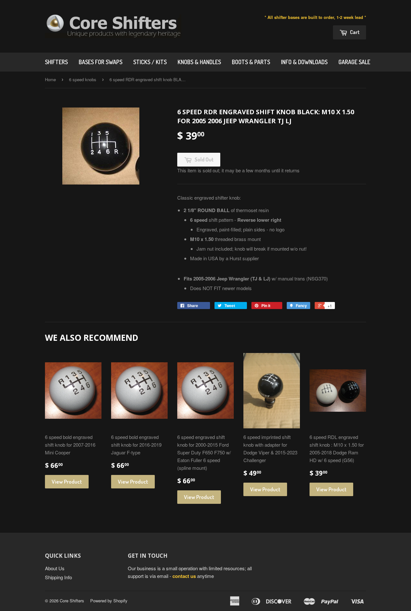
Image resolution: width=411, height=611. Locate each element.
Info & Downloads (304, 61)
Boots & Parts (251, 61)
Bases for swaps (100, 61)
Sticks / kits (150, 61)
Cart (354, 32)
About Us (55, 568)
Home (50, 79)
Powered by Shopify (108, 601)
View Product (67, 481)
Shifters (56, 61)
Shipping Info (58, 577)
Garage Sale (354, 61)
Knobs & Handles (199, 61)
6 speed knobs (82, 79)
